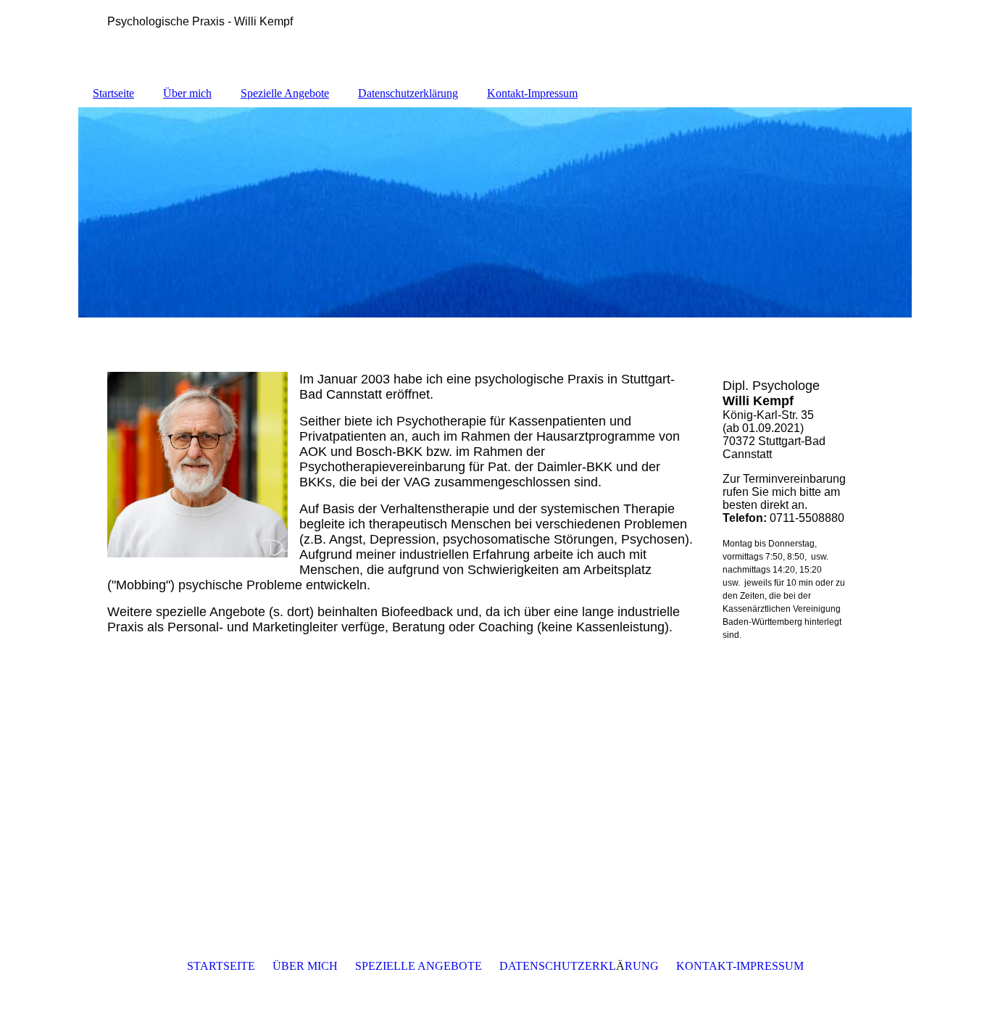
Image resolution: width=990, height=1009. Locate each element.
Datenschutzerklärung (408, 93)
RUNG (642, 966)
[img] (495, 212)
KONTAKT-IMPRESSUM (740, 966)
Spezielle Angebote (285, 93)
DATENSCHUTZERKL (557, 966)
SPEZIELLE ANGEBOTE (418, 966)
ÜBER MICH (305, 966)
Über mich (187, 93)
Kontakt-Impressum (532, 93)
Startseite (113, 93)
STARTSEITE (221, 966)
